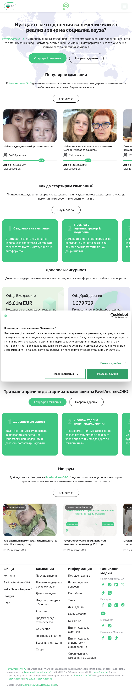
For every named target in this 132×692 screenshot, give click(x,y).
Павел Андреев (99, 672)
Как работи (75, 593)
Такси (71, 600)
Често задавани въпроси (78, 584)
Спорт (40, 649)
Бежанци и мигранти (49, 642)
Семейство (43, 628)
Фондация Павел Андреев (38, 678)
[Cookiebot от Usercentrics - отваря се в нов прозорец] (113, 315)
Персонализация (63, 373)
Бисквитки (74, 620)
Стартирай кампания (47, 58)
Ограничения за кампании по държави (82, 655)
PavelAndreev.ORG (16, 668)
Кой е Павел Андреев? (18, 589)
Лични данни (76, 607)
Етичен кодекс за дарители (78, 629)
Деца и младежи (46, 593)
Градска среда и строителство (46, 620)
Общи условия (77, 613)
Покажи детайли (110, 362)
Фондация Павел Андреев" (37, 672)
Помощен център (79, 575)
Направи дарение (86, 58)
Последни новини (47, 575)
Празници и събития (49, 635)
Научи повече (66, 210)
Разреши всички (107, 373)
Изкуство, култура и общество (48, 602)
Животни (41, 611)
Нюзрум (9, 596)
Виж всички (66, 98)
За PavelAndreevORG (17, 582)
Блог (7, 602)
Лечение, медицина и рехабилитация (49, 584)
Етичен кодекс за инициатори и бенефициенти (78, 642)
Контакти (9, 575)
